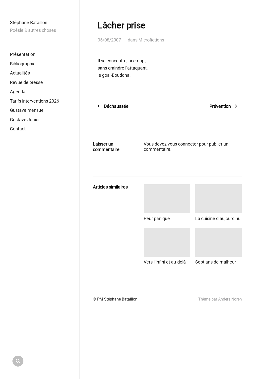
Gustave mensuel (27, 110)
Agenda (17, 91)
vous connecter (183, 144)
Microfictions (151, 39)
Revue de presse (26, 82)
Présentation (22, 54)
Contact (18, 128)
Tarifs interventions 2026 (34, 101)
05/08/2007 (109, 39)
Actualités (20, 73)
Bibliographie (23, 63)
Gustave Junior (25, 119)
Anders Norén (230, 299)
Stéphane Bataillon (28, 22)
